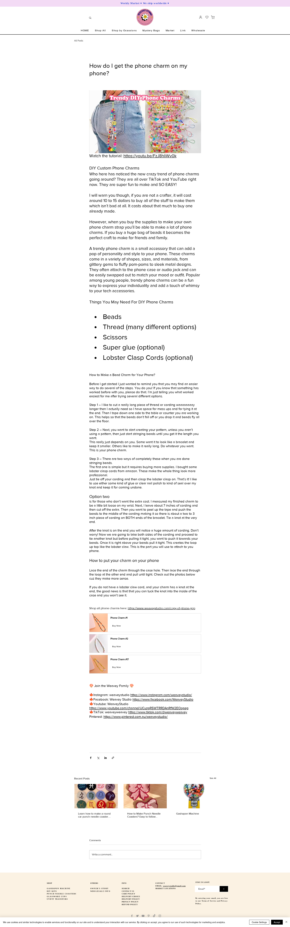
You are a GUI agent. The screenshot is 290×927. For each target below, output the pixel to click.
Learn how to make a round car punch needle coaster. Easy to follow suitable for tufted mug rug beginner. (94, 815)
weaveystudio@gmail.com (174, 886)
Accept (277, 922)
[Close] (286, 922)
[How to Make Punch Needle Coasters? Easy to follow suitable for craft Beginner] (145, 796)
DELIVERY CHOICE (131, 896)
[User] (200, 17)
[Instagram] (159, 915)
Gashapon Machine (187, 813)
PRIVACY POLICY (130, 902)
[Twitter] (137, 915)
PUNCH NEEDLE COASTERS (61, 894)
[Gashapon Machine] (194, 796)
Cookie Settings (259, 922)
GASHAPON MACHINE (58, 888)
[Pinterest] (148, 915)
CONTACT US (128, 891)
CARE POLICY (128, 894)
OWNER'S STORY (99, 888)
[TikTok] (154, 915)
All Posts (78, 40)
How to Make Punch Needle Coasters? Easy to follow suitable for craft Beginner (144, 815)
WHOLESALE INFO (100, 891)
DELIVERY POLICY (131, 899)
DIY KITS (52, 891)
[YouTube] (143, 915)
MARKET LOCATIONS (165, 888)
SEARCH (126, 888)
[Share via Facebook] (90, 757)
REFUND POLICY (130, 904)
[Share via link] (112, 757)
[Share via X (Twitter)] (98, 757)
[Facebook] (132, 915)
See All (213, 778)
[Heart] (207, 17)
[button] (100, 31)
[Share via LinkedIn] (105, 757)
